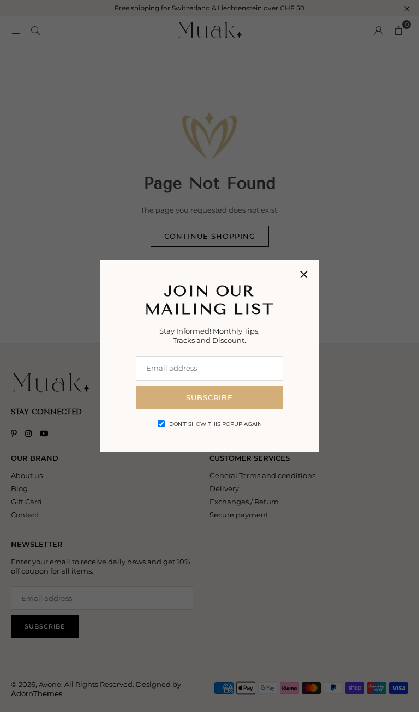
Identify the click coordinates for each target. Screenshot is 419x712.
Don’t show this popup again (215, 423)
